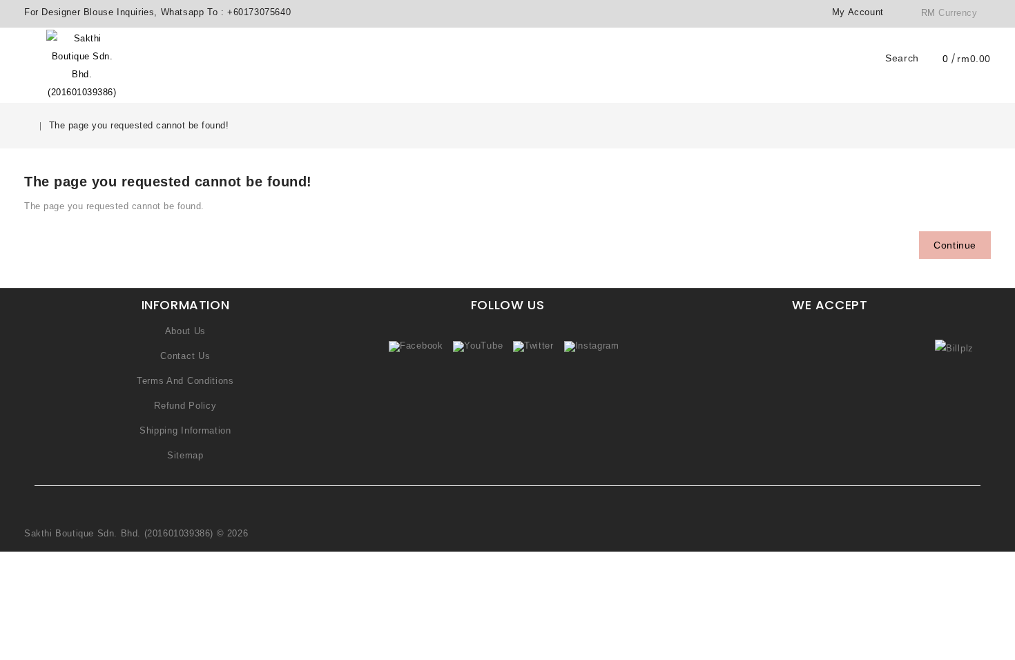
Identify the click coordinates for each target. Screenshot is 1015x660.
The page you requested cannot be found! (139, 125)
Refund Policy (185, 405)
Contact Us (185, 356)
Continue (955, 245)
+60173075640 (259, 12)
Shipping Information (185, 430)
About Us (185, 331)
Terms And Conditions (185, 381)
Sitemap (185, 455)
